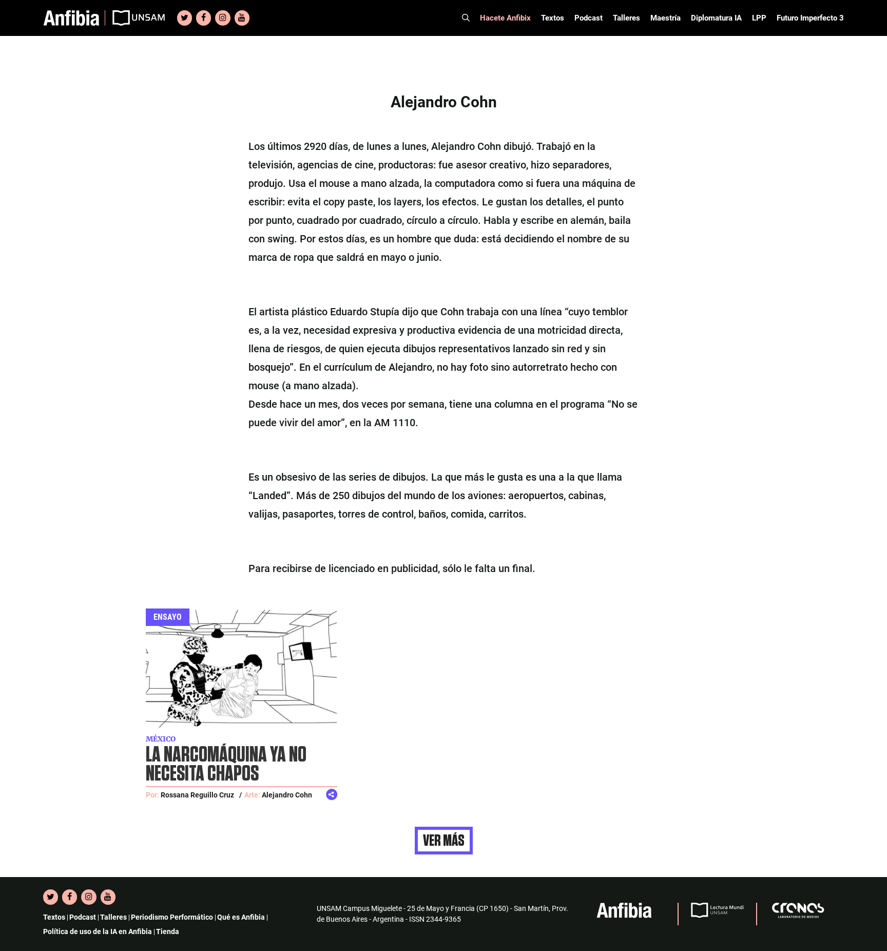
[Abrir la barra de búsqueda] (466, 18)
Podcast (588, 18)
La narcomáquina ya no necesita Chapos (226, 764)
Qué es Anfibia (241, 917)
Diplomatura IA (716, 18)
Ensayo (167, 617)
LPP (759, 18)
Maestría (665, 18)
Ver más (444, 840)
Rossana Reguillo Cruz (197, 795)
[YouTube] (242, 18)
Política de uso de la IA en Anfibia (97, 931)
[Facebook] (203, 18)
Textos (552, 18)
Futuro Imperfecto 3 (810, 18)
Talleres (626, 18)
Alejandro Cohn (287, 795)
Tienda (167, 931)
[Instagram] (222, 18)
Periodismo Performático (172, 917)
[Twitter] (184, 18)
